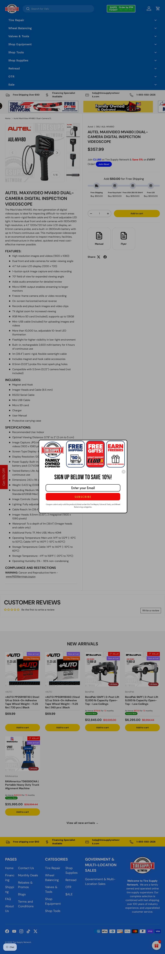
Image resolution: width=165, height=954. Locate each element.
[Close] (124, 472)
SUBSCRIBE (83, 496)
